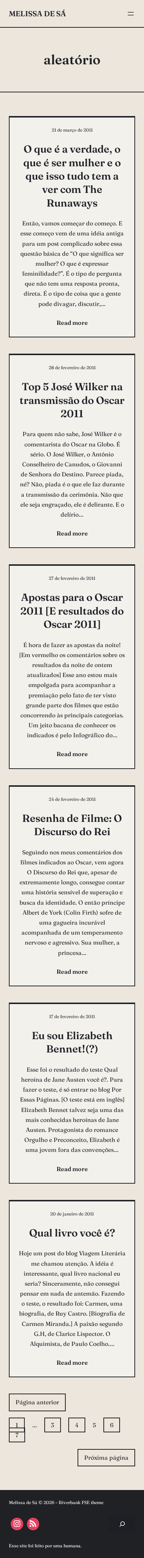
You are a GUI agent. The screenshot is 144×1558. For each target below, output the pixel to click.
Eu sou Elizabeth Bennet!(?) (72, 1042)
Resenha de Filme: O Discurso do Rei (72, 825)
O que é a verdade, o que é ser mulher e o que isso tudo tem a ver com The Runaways (72, 176)
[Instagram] (17, 1524)
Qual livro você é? (72, 1233)
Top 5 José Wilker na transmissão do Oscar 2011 (72, 400)
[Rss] (33, 1524)
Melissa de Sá (37, 13)
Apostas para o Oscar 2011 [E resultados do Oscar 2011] (72, 610)
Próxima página (106, 1457)
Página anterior (37, 1402)
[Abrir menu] (130, 13)
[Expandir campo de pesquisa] (122, 1524)
